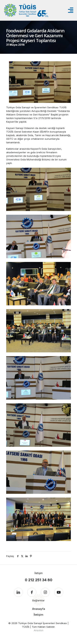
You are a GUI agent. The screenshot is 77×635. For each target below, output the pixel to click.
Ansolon (38, 630)
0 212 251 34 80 (38, 580)
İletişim (38, 614)
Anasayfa (38, 609)
